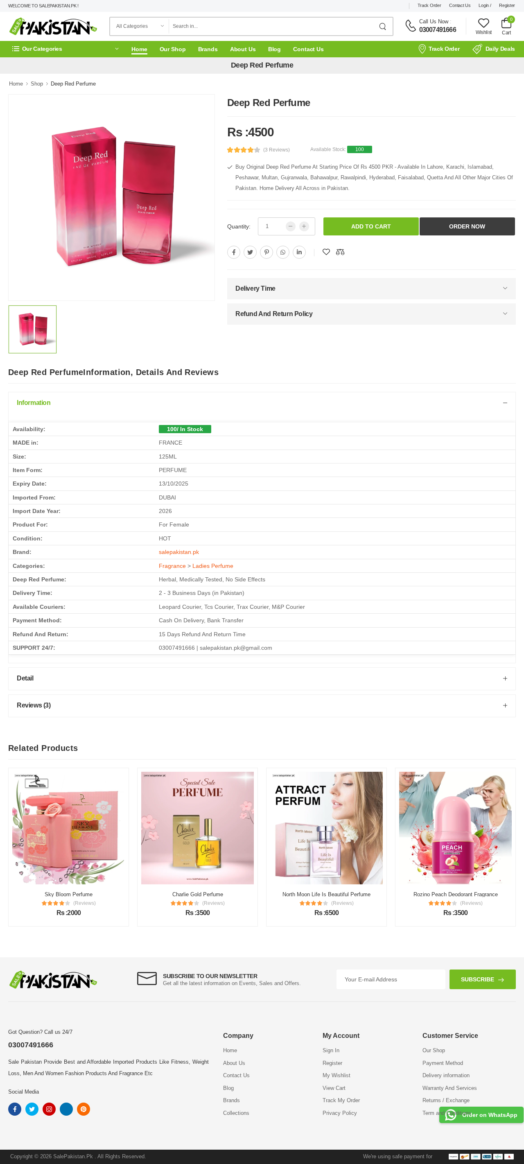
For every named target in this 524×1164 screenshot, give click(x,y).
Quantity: (239, 226)
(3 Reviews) (276, 149)
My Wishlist (336, 1075)
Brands (208, 49)
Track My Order (341, 1100)
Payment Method (442, 1063)
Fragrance (172, 566)
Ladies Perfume (212, 566)
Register (507, 5)
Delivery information (446, 1075)
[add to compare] (340, 252)
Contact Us (459, 5)
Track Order (429, 5)
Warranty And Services (449, 1088)
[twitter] (250, 252)
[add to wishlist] (326, 252)
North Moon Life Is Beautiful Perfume (207, 894)
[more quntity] (304, 226)
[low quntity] (291, 226)
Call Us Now (433, 21)
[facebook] (233, 252)
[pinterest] (266, 252)
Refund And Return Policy (273, 313)
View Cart (334, 1088)
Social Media (23, 1092)
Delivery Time (255, 288)
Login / (485, 5)
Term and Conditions (446, 1113)
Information (34, 402)
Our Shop (173, 49)
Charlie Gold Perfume (78, 894)
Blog (274, 49)
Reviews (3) (34, 705)
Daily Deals (500, 48)
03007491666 (437, 29)
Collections (236, 1113)
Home (139, 49)
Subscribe (477, 979)
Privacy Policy (340, 1113)
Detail (25, 678)
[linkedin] (299, 252)
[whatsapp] (282, 252)
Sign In (331, 1050)
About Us (243, 49)
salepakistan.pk (179, 552)
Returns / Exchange (446, 1100)
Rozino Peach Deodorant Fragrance (336, 894)
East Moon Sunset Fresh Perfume (465, 894)
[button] (65, 49)
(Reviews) (94, 903)
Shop (37, 84)
